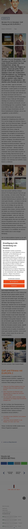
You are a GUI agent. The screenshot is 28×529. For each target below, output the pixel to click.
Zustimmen (14, 285)
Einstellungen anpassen (14, 278)
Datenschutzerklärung (8, 275)
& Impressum (17, 275)
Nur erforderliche (14, 281)
